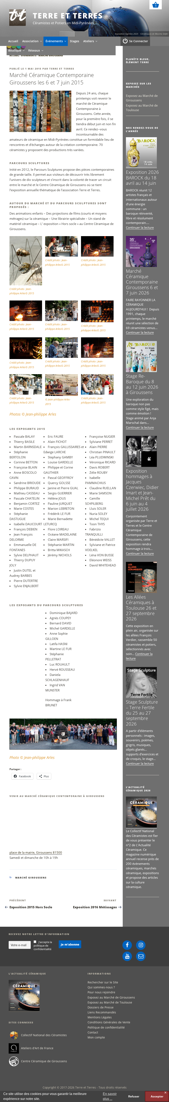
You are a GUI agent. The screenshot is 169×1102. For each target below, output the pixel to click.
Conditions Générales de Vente (109, 1022)
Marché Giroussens (50, 55)
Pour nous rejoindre (101, 992)
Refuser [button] (133, 1096)
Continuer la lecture (140, 227)
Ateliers (88, 41)
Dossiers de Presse (101, 1007)
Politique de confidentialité (106, 1027)
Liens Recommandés (102, 1012)
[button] (27, 266)
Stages (74, 41)
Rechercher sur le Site (103, 982)
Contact (93, 1032)
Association (30, 41)
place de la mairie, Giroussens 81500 (35, 852)
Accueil (13, 41)
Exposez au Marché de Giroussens (111, 997)
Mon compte (96, 1037)
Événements (54, 41)
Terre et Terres (68, 16)
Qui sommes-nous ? (101, 987)
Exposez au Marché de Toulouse (110, 1002)
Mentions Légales (100, 1017)
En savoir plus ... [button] (110, 1096)
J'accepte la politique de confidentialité (43, 945)
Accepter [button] (157, 1096)
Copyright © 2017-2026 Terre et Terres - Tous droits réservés (85, 1087)
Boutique (14, 50)
